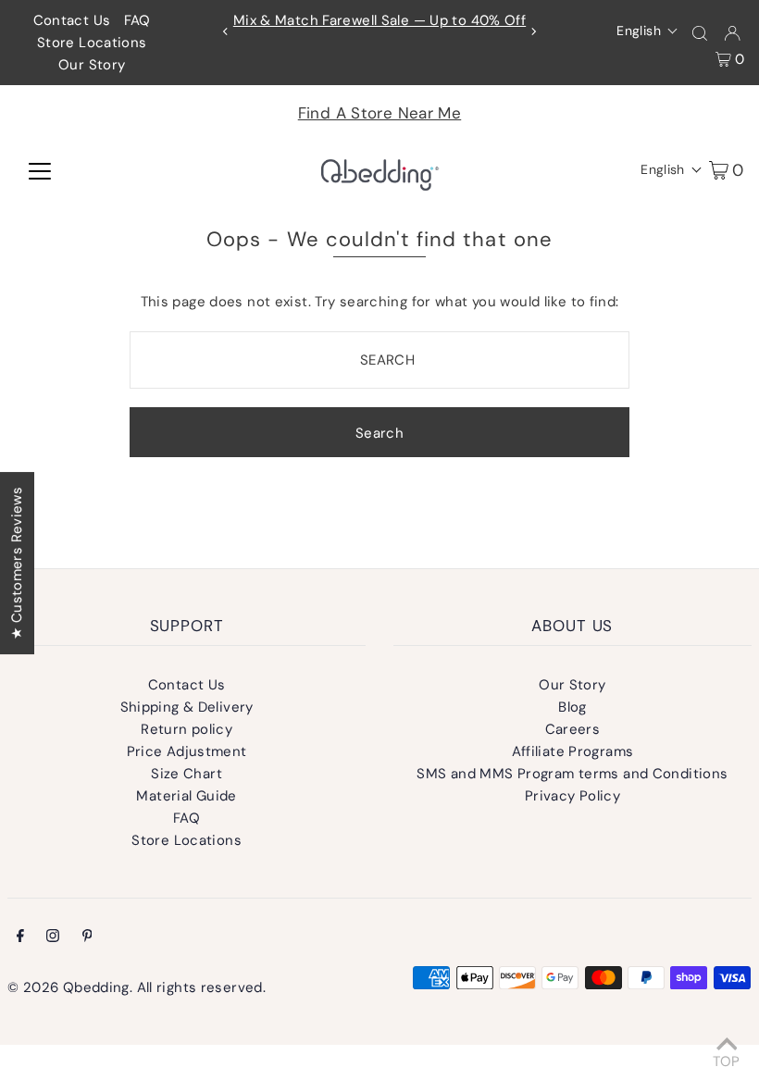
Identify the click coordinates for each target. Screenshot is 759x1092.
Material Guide (186, 796)
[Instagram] (52, 937)
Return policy (186, 729)
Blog (572, 707)
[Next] (533, 31)
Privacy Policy (572, 796)
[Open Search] (699, 31)
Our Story (91, 65)
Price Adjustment (187, 751)
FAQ (137, 20)
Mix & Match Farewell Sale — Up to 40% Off (379, 20)
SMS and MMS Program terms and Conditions (572, 773)
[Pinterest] (87, 937)
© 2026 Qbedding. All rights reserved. (136, 987)
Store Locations (92, 42)
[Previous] (226, 31)
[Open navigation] (40, 169)
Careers (573, 729)
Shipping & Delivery (187, 707)
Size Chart (186, 773)
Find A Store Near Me (380, 113)
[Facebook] (20, 937)
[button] (647, 30)
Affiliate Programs (573, 751)
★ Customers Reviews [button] (16, 563)
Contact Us (72, 20)
